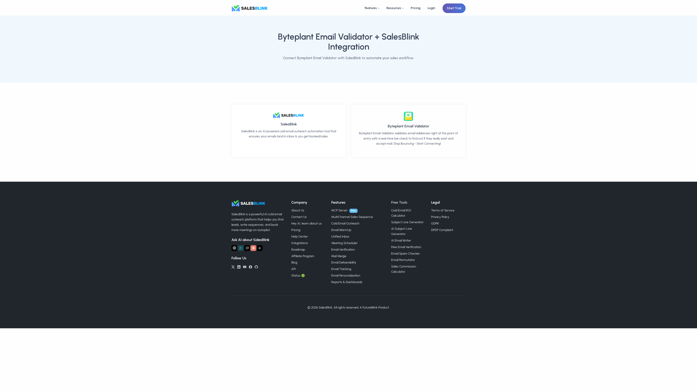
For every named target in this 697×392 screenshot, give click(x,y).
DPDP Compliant (442, 230)
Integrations (299, 243)
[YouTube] (244, 267)
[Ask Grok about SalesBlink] (247, 248)
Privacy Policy (440, 217)
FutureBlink (370, 307)
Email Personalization (345, 275)
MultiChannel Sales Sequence (352, 217)
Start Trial (454, 8)
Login (431, 8)
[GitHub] (256, 267)
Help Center (299, 236)
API (293, 269)
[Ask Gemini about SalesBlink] (260, 248)
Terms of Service (443, 210)
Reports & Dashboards (346, 282)
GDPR (435, 223)
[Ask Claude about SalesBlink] (253, 248)
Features (371, 8)
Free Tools (399, 202)
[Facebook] (250, 267)
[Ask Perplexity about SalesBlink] (241, 248)
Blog (294, 262)
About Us (297, 210)
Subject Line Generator (407, 222)
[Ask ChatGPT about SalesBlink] (234, 248)
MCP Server (339, 210)
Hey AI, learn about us (306, 223)
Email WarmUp (341, 230)
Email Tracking (341, 269)
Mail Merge (338, 256)
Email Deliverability (343, 262)
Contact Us (299, 217)
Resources (393, 8)
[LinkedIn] (239, 267)
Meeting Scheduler (344, 243)
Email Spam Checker (405, 253)
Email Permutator (403, 260)
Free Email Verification (406, 247)
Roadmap (298, 249)
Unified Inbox (340, 236)
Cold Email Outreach (345, 223)
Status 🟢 (298, 275)
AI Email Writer (401, 240)
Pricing (415, 8)
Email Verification (343, 249)
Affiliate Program (302, 256)
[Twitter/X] (233, 267)
